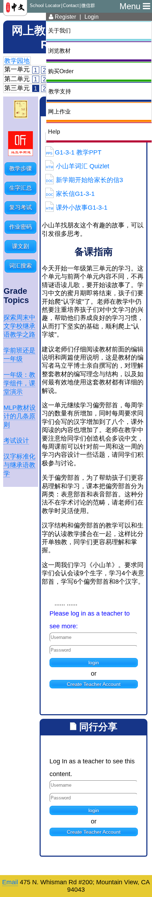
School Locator (45, 5)
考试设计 (16, 440)
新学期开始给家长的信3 (84, 180)
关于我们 (59, 30)
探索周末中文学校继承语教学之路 (19, 326)
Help (54, 131)
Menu (131, 6)
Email (10, 882)
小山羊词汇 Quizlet (77, 166)
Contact (71, 5)
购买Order (61, 71)
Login (91, 16)
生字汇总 (20, 188)
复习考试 (20, 207)
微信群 (88, 5)
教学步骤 (20, 168)
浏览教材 (59, 50)
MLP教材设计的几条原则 (20, 416)
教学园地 (17, 60)
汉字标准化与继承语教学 (19, 465)
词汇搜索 (20, 266)
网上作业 (59, 111)
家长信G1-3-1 (70, 193)
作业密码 (20, 227)
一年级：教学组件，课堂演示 (19, 383)
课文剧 (20, 246)
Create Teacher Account (94, 684)
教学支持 (59, 91)
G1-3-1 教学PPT (73, 152)
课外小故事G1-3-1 (76, 207)
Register (64, 16)
